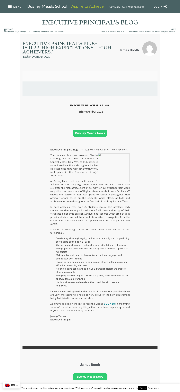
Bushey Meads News (90, 133)
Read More (153, 388)
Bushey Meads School (47, 6)
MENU (17, 6)
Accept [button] (143, 388)
